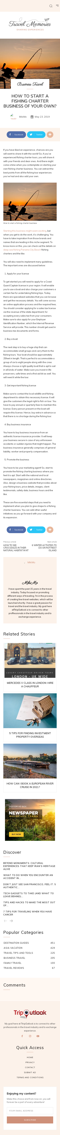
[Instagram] (30, 1036)
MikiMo (23, 117)
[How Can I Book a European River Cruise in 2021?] (30, 761)
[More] (50, 134)
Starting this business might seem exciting (24, 230)
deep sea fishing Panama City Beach (22, 249)
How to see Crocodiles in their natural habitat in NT (15, 548)
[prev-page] (5, 921)
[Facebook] (22, 1036)
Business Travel (30, 84)
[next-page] (11, 921)
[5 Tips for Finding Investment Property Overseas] (30, 710)
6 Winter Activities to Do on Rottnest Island (44, 548)
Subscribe (30, 1120)
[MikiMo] (14, 117)
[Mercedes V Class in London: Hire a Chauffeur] (30, 660)
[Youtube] (38, 1036)
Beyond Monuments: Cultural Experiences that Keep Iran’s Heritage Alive (29, 866)
